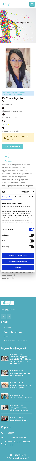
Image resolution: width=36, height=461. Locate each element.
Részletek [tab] (18, 197)
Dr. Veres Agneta (9, 29)
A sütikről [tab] (29, 197)
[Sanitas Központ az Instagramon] (9, 316)
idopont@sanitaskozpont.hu (13, 111)
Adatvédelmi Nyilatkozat (13, 332)
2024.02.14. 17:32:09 (17, 354)
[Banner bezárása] (33, 191)
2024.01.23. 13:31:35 (17, 417)
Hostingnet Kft (23, 458)
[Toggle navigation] (32, 4)
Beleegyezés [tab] (6, 197)
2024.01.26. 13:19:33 (17, 383)
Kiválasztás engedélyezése (18, 261)
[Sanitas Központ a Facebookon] (3, 316)
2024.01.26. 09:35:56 (18, 405)
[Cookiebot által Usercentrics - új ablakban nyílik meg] (21, 192)
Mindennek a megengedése (18, 255)
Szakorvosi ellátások (14, 27)
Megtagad (18, 267)
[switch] (31, 235)
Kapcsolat (7, 328)
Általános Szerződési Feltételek (15, 341)
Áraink (6, 336)
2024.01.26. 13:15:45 (17, 395)
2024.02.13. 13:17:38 (17, 370)
